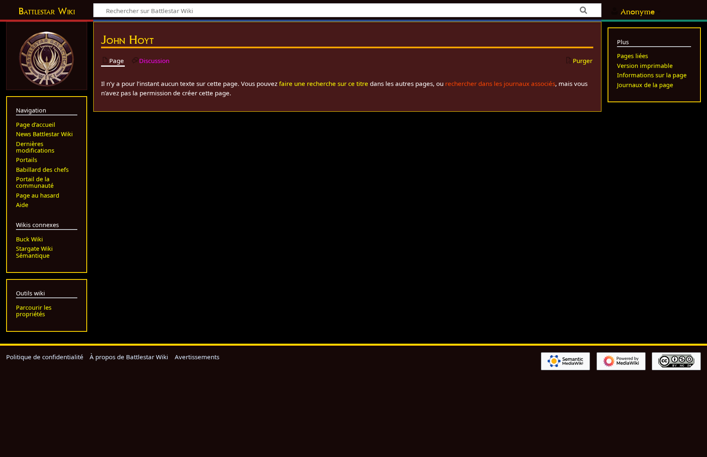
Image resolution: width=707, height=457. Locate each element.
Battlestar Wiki (46, 11)
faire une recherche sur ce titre (323, 83)
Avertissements (197, 357)
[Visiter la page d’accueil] (47, 58)
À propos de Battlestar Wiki (129, 357)
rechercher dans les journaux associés (500, 83)
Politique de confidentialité (44, 357)
